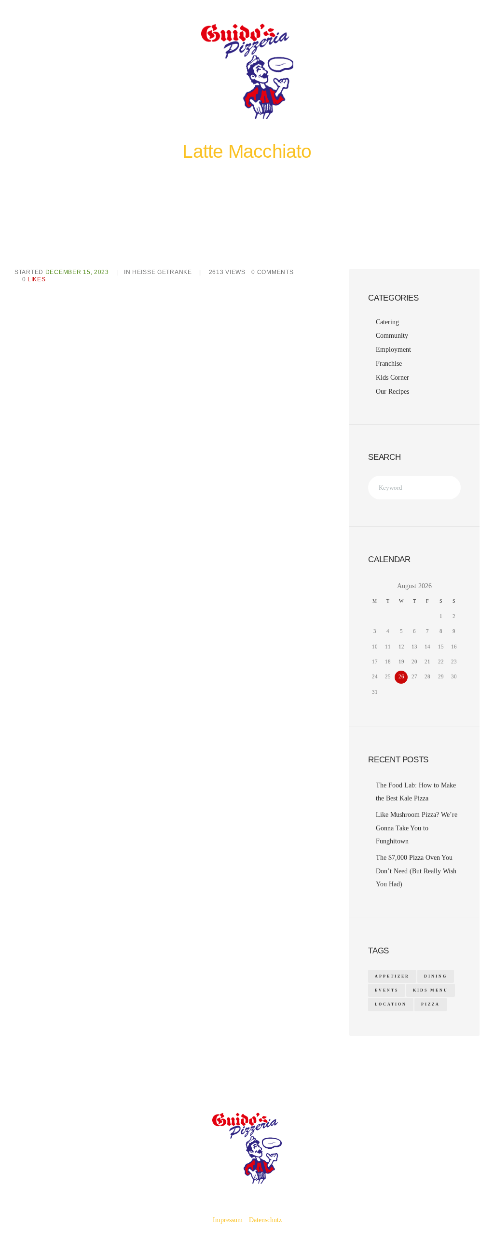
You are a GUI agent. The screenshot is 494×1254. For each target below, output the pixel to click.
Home (204, 170)
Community (392, 335)
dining (435, 976)
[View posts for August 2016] (374, 586)
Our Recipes (392, 391)
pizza (430, 1004)
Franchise (389, 363)
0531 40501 (321, 42)
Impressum (228, 1220)
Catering (387, 322)
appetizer (392, 976)
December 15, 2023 (77, 272)
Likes (34, 279)
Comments (272, 272)
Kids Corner (392, 377)
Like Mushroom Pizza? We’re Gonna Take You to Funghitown (416, 828)
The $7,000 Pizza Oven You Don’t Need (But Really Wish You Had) (416, 871)
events (386, 990)
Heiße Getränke (236, 170)
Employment (393, 349)
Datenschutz (265, 1220)
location (391, 1004)
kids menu (430, 990)
